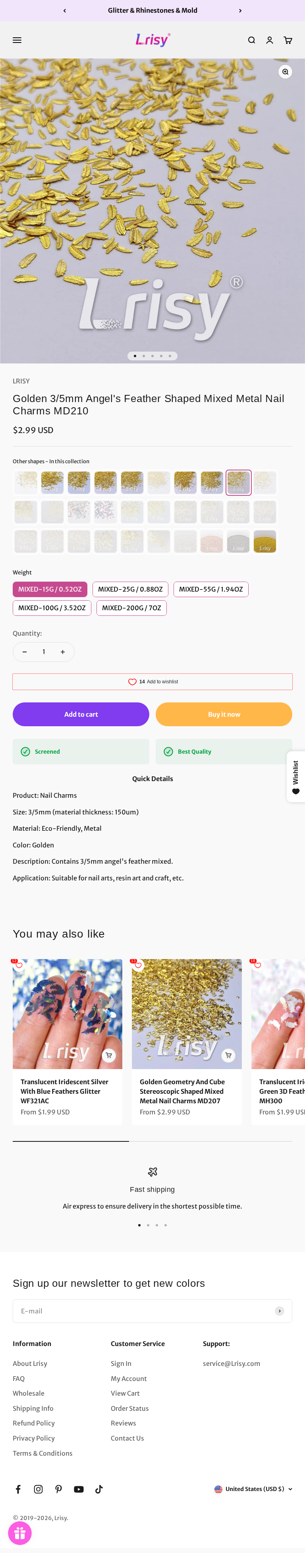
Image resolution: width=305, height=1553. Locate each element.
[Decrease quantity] (24, 651)
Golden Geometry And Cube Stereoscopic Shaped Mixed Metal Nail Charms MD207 (182, 1091)
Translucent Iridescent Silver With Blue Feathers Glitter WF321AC (64, 1091)
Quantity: (27, 633)
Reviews (123, 1423)
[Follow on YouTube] (78, 1489)
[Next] (240, 11)
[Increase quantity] (62, 651)
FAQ (19, 1379)
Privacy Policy (34, 1438)
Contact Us (127, 1438)
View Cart (125, 1393)
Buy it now (224, 714)
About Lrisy (30, 1363)
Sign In (121, 1363)
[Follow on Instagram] (38, 1489)
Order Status (130, 1408)
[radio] (26, 483)
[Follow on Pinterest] (58, 1489)
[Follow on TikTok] (99, 1489)
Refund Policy (34, 1423)
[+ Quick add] (109, 1055)
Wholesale (28, 1393)
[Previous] (64, 11)
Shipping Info (33, 1408)
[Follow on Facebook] (18, 1489)
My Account (129, 1379)
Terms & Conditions (43, 1453)
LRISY (21, 381)
